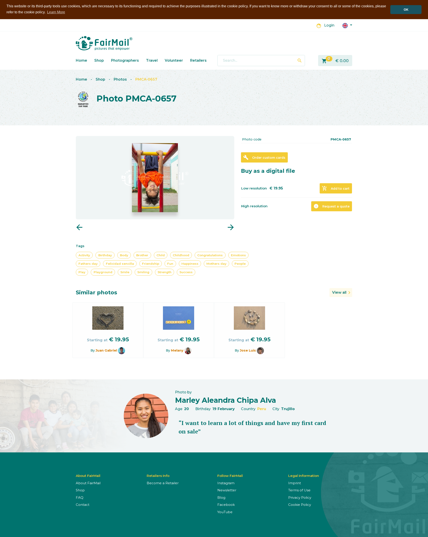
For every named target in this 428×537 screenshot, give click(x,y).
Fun (170, 263)
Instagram (226, 483)
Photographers (125, 60)
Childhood (181, 255)
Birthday (105, 255)
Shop (99, 60)
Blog (221, 497)
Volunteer (174, 60)
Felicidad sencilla (120, 263)
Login (329, 25)
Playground (103, 272)
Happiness (189, 263)
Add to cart (336, 188)
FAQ (79, 497)
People (240, 263)
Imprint (294, 483)
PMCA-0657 (146, 79)
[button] (347, 25)
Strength (164, 272)
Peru (261, 409)
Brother (142, 255)
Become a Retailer (163, 483)
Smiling (143, 272)
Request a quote (331, 206)
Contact (82, 504)
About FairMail (88, 483)
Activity (84, 255)
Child (160, 255)
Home (81, 60)
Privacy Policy (299, 497)
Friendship (150, 263)
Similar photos (96, 292)
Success (186, 272)
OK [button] (406, 9)
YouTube (225, 512)
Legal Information (303, 476)
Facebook (226, 504)
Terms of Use (299, 490)
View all (339, 292)
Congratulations (210, 255)
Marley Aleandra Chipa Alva (225, 400)
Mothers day (216, 263)
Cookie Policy (299, 504)
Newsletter (226, 490)
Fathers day (88, 263)
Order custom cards (264, 157)
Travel (152, 60)
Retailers (198, 60)
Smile (124, 272)
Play (81, 272)
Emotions (238, 255)
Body (124, 255)
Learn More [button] (56, 12)
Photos (120, 79)
